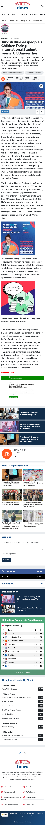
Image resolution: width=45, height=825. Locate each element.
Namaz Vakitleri (9, 792)
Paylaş (6, 111)
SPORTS (24, 15)
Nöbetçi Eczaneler (10, 787)
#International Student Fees (34, 72)
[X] (24, 752)
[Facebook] (20, 752)
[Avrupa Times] (22, 6)
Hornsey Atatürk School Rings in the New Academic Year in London (33, 504)
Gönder (6, 560)
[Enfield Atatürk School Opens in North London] (12, 495)
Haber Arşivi (30, 805)
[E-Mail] (15, 457)
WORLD (15, 15)
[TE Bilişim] (7, 454)
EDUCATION (15, 38)
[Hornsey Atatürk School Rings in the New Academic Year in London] (33, 495)
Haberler (4, 38)
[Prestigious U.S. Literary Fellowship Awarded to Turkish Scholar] (12, 475)
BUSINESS (34, 15)
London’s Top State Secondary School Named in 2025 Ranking (33, 483)
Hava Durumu (30, 787)
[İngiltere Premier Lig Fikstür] (42, 680)
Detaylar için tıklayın (22, 672)
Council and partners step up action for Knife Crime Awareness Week (33, 524)
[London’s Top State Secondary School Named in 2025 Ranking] (33, 475)
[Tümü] (42, 584)
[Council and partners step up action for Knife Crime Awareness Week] (33, 516)
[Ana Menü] (2, 6)
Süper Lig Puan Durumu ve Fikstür (11, 798)
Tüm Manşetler (31, 797)
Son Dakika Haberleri (11, 805)
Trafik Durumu (30, 792)
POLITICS (5, 15)
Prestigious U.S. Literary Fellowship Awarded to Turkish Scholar (11, 483)
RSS (5, 814)
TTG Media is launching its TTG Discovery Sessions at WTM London (22, 21)
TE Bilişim (17, 452)
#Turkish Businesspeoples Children (12, 72)
